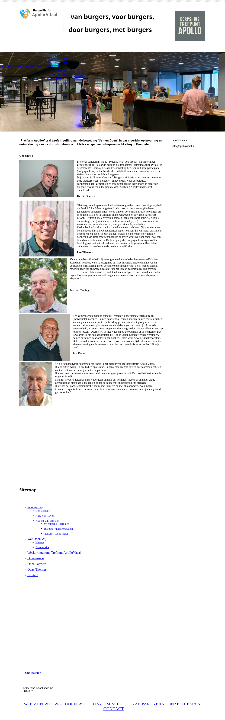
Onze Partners (55, 74)
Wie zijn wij (56, 57)
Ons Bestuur (42, 510)
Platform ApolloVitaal (56, 533)
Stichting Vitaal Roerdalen (58, 528)
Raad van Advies (45, 515)
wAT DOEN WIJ (70, 704)
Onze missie (58, 70)
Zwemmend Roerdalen (56, 523)
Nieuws (40, 542)
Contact (60, 83)
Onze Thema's (56, 79)
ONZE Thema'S (184, 704)
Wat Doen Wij (55, 62)
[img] (39, 17)
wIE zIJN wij (38, 704)
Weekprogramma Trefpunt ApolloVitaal (34, 66)
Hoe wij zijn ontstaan (47, 520)
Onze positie (42, 547)
